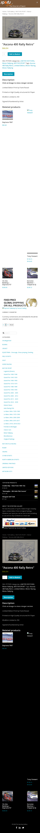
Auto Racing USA (9, 408)
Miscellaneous (8, 436)
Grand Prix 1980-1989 (10, 387)
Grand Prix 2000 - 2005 (11, 393)
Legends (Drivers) (9, 371)
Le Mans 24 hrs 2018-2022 (12, 424)
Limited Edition (19, 65)
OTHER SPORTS (7, 455)
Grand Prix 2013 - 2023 (11, 399)
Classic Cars (7, 430)
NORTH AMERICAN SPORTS (10, 459)
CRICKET (4, 348)
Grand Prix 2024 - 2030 (11, 402)
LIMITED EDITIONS (27, 61)
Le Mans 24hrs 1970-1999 (12, 414)
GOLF (4, 360)
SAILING (4, 452)
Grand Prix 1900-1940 (10, 374)
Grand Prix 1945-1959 (10, 377)
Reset (11, 325)
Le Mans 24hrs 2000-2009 (12, 417)
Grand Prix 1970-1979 (10, 383)
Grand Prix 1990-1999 (10, 390)
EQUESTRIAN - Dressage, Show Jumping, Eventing (17, 352)
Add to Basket (14, 54)
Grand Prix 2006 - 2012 (11, 396)
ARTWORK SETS (7, 471)
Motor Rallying (7, 63)
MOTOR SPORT (21, 11)
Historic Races (8, 405)
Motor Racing (30, 65)
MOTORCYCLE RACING (9, 444)
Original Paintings (9, 439)
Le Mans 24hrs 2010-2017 (12, 420)
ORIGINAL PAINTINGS (8, 463)
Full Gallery (11, 11)
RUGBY (4, 448)
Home (4, 11)
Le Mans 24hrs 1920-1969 (12, 411)
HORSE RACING (7, 364)
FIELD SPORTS (6, 356)
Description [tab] (8, 74)
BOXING (4, 344)
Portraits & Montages (10, 427)
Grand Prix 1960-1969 (10, 380)
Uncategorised (6, 340)
